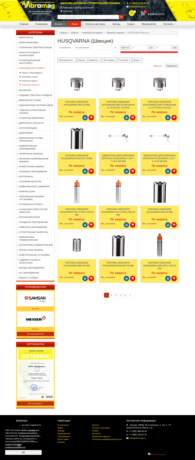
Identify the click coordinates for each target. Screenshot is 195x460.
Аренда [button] (116, 24)
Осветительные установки (34, 255)
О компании (63, 425)
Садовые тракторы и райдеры (35, 95)
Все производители (35, 334)
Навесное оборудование (33, 227)
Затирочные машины (31, 154)
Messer (35, 329)
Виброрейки (26, 133)
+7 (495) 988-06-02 (138, 431)
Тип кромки (108, 60)
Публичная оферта (101, 436)
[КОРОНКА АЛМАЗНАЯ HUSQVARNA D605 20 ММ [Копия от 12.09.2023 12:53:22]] (159, 84)
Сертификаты (64, 436)
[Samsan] (35, 298)
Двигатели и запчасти (31, 123)
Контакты (68, 11)
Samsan (35, 308)
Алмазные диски (29, 81)
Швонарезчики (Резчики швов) (36, 105)
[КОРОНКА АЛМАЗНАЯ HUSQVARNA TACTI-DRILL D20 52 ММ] (77, 191)
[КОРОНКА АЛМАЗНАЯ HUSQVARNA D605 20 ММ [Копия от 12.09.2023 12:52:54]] (118, 84)
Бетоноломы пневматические (36, 245)
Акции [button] (75, 24)
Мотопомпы (26, 176)
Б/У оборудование (29, 273)
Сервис (95, 430)
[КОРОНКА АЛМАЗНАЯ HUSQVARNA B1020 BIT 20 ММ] (77, 138)
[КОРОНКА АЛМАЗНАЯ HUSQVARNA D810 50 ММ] (159, 191)
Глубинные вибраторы (31, 118)
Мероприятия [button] (149, 24)
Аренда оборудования (31, 268)
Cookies (61, 442)
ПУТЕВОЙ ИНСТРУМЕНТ (31, 204)
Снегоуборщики (28, 128)
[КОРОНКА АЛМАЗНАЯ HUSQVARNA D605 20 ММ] (77, 84)
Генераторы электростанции (35, 47)
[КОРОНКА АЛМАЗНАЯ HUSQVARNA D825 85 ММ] (77, 245)
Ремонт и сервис (28, 278)
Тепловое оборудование (33, 171)
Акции (60, 428)
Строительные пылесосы (33, 232)
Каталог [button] (59, 24)
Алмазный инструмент (32, 68)
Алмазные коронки (31, 85)
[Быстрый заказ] (91, 117)
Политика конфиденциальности (107, 439)
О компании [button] (41, 24)
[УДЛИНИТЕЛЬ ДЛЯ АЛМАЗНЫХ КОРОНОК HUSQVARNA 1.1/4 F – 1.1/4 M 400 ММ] (159, 138)
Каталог (95, 425)
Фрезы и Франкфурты (32, 73)
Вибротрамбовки (28, 42)
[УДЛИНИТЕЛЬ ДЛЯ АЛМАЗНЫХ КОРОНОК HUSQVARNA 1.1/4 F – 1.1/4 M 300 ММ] (118, 138)
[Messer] (35, 319)
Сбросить (157, 66)
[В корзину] (85, 117)
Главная (23, 24)
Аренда (61, 430)
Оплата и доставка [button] (95, 24)
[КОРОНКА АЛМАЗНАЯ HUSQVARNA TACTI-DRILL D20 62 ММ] (118, 191)
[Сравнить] (60, 79)
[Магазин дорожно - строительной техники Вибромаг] (37, 5)
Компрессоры (27, 191)
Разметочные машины (31, 166)
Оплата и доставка (101, 428)
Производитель (66, 60)
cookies (31, 430)
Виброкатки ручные (30, 100)
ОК (23, 452)
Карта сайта (63, 439)
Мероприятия (64, 433)
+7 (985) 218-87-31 (139, 3)
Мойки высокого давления (34, 186)
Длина (136, 60)
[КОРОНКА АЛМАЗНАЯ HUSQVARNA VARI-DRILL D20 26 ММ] (159, 245)
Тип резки (123, 60)
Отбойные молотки (30, 181)
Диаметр (94, 60)
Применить (172, 66)
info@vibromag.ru (137, 6)
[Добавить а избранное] (60, 74)
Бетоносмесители (29, 217)
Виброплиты (26, 37)
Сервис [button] (131, 24)
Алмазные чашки (30, 77)
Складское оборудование (33, 222)
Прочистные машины (31, 250)
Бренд (82, 60)
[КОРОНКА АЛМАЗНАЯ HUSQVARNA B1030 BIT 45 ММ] (118, 245)
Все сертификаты (35, 404)
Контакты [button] (168, 24)
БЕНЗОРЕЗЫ (25, 90)
